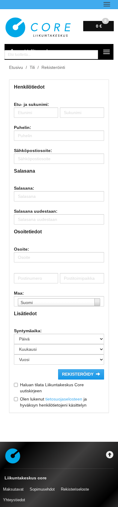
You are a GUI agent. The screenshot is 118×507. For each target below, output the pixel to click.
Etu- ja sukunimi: (31, 104)
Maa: (19, 293)
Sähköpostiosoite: (33, 150)
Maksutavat (13, 489)
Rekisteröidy (77, 374)
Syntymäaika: (28, 330)
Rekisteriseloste (75, 489)
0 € (101, 25)
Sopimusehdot (42, 489)
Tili (32, 67)
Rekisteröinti (53, 67)
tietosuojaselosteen (63, 399)
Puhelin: (22, 127)
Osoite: (21, 249)
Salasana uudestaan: (35, 211)
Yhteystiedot (14, 500)
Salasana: (24, 188)
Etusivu (16, 67)
